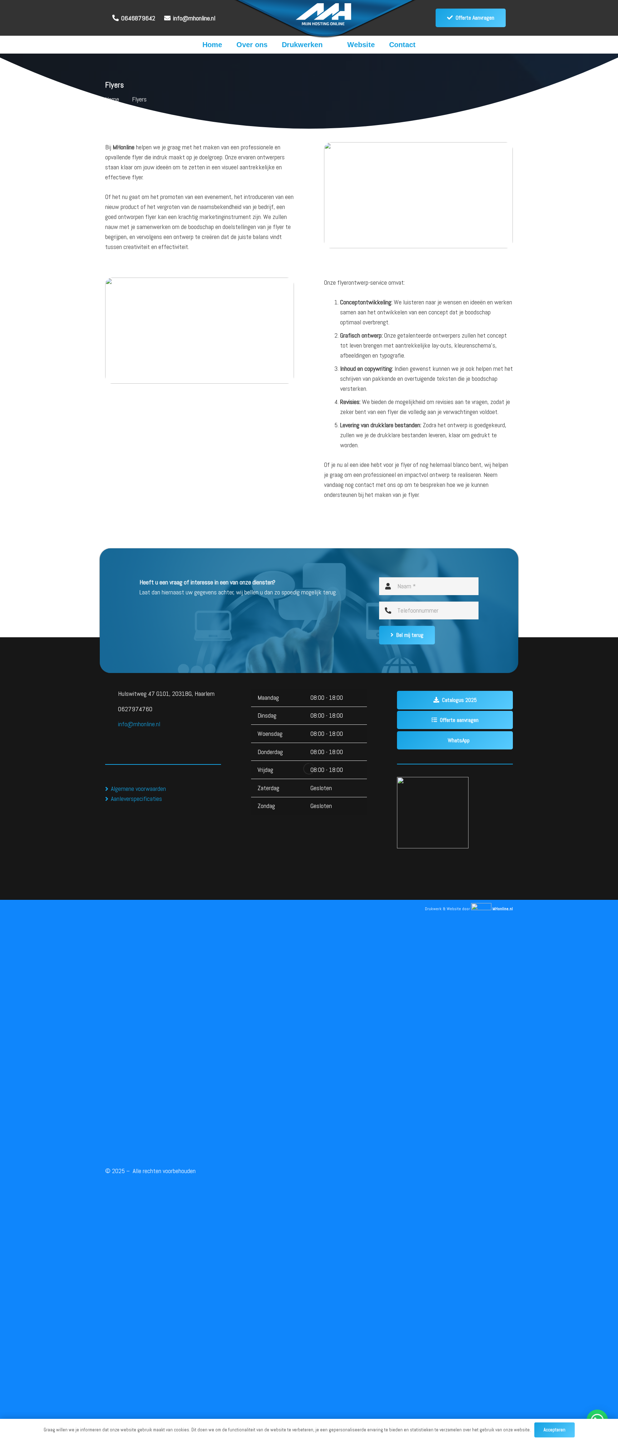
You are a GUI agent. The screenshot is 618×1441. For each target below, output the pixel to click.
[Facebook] (113, 737)
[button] (329, 44)
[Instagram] (129, 737)
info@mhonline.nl (139, 724)
